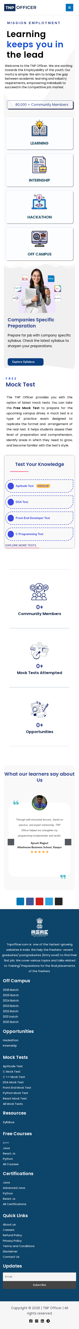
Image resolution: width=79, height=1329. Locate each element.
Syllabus (8, 1122)
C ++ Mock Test (14, 1077)
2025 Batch (11, 995)
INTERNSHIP (39, 180)
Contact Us (11, 1257)
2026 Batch (11, 990)
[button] (11, 842)
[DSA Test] (39, 502)
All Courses (11, 1164)
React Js (9, 1153)
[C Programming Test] (39, 534)
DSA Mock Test (13, 1082)
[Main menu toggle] (69, 7)
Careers (8, 1230)
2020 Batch (11, 1022)
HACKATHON (39, 217)
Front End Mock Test (17, 1088)
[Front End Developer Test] (39, 518)
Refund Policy (12, 1235)
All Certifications (14, 1204)
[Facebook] (31, 1321)
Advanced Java (14, 1188)
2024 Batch (11, 1000)
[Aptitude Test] (39, 486)
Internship (10, 1046)
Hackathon (10, 1040)
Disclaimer (10, 1251)
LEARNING (39, 143)
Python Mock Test (15, 1093)
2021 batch (10, 1017)
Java (6, 1148)
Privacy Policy (12, 1241)
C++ (6, 1143)
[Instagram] (36, 1321)
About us (9, 1224)
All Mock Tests (13, 1104)
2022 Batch (10, 1011)
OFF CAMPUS (40, 254)
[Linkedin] (42, 1321)
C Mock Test (12, 1072)
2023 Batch (11, 1006)
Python (8, 1159)
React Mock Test (15, 1098)
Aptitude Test (13, 1066)
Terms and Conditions (19, 1246)
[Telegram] (48, 1321)
